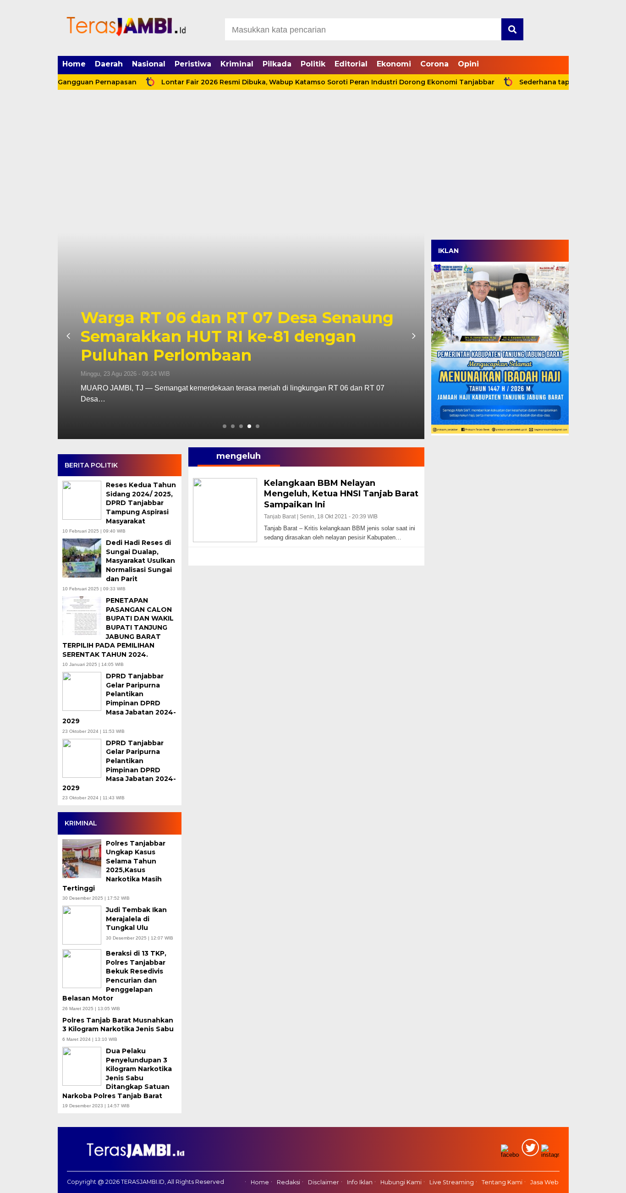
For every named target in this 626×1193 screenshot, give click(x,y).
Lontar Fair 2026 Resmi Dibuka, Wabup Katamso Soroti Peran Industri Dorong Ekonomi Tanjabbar (295, 82)
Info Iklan (360, 1182)
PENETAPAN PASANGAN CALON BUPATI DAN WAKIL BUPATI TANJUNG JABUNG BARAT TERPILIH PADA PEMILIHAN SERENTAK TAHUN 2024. (118, 627)
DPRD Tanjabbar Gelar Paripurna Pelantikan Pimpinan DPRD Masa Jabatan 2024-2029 (119, 698)
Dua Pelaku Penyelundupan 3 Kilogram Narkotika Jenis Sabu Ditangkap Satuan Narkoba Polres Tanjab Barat (117, 1073)
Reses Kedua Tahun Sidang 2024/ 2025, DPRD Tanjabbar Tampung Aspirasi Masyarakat (141, 503)
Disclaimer (323, 1182)
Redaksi (288, 1182)
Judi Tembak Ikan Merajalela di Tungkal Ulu (136, 919)
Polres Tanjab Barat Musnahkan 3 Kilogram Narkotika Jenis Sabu (119, 1025)
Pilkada (277, 64)
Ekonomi (394, 64)
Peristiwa (193, 64)
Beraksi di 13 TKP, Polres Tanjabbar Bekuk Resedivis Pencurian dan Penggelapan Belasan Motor (114, 975)
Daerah (109, 64)
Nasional (148, 64)
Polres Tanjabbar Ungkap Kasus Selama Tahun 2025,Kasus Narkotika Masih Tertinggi (113, 865)
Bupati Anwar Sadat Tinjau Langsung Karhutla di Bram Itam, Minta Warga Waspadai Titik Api (233, 336)
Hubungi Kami (401, 1182)
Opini (468, 64)
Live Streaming (451, 1182)
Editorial (351, 64)
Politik (313, 64)
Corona (434, 64)
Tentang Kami (502, 1182)
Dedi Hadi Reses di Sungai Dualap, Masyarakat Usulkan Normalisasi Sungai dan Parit (140, 561)
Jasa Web (544, 1182)
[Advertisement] (313, 164)
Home (74, 64)
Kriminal (236, 64)
